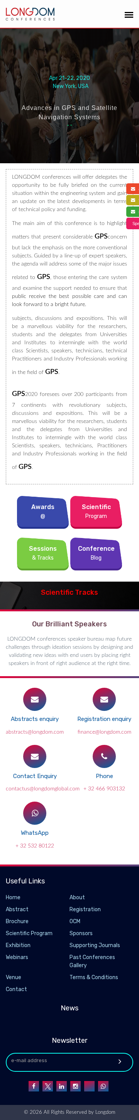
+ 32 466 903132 (104, 789)
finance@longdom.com (104, 732)
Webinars (17, 957)
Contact (16, 989)
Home (13, 897)
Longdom (104, 1112)
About (77, 897)
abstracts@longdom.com (35, 732)
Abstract (17, 909)
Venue (13, 977)
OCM (75, 921)
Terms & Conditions (94, 977)
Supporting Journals (95, 945)
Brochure (17, 921)
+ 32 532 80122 (34, 846)
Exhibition (18, 945)
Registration (85, 909)
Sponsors (81, 933)
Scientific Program (29, 933)
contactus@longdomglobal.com (43, 789)
